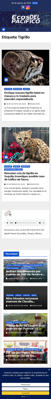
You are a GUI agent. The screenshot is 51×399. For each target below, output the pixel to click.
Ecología (8, 89)
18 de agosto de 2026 (16, 104)
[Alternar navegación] (27, 29)
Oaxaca (26, 89)
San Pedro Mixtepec (31, 349)
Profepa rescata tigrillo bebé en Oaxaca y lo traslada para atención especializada (24, 96)
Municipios (17, 89)
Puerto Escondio (13, 268)
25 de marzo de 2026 (16, 184)
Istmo (17, 322)
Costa (9, 265)
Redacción (35, 104)
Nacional (10, 295)
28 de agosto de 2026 (18, 278)
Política (26, 295)
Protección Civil (37, 265)
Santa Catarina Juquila (13, 169)
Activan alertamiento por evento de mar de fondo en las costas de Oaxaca (25, 274)
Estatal (16, 166)
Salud (34, 295)
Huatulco (17, 265)
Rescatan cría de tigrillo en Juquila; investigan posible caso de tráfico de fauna (24, 176)
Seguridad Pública (27, 268)
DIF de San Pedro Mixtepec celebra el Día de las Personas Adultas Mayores (25, 355)
